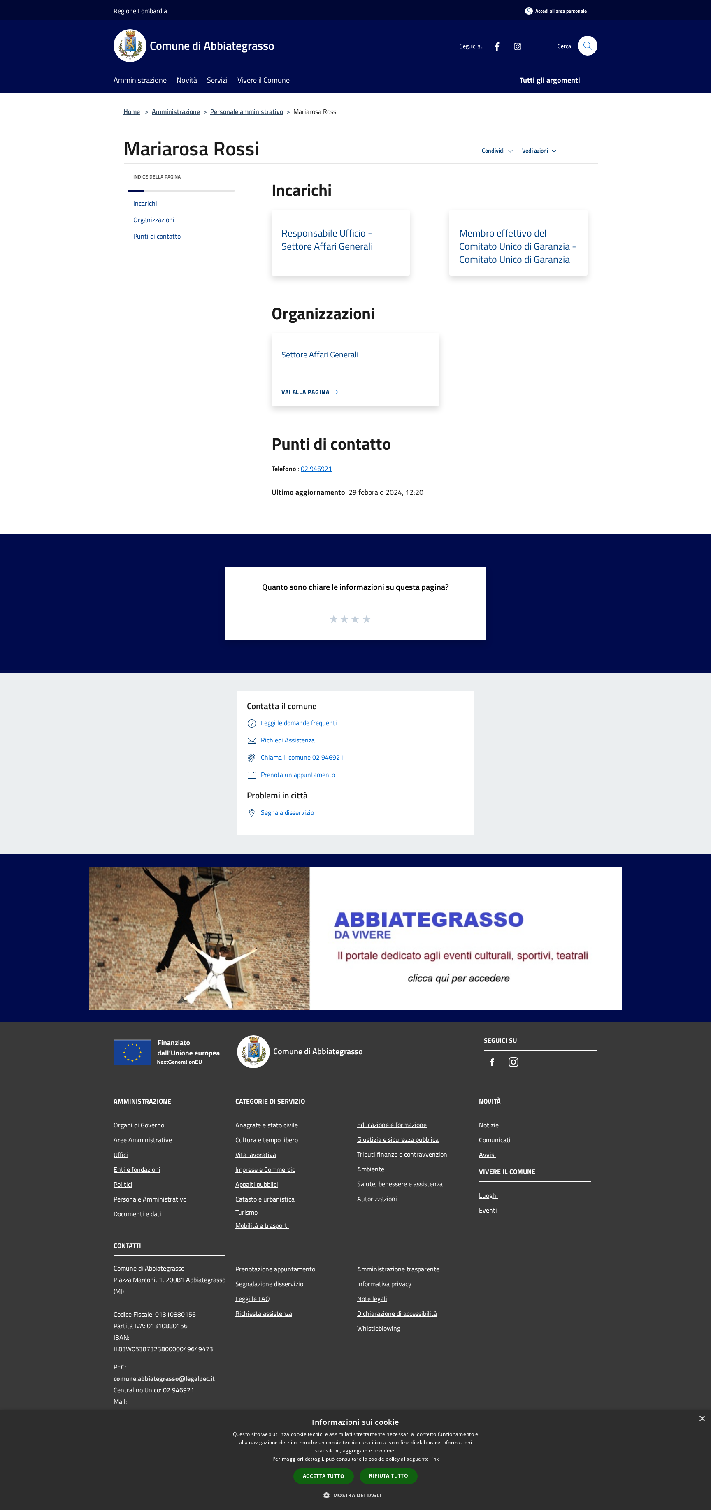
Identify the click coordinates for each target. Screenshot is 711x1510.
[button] (355, 1495)
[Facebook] (494, 45)
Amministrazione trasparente (398, 1269)
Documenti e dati (137, 1214)
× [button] (702, 1419)
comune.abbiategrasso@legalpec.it (164, 1378)
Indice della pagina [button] (157, 177)
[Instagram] (514, 45)
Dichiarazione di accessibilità (397, 1313)
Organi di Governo (139, 1125)
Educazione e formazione (392, 1125)
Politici (123, 1184)
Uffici (121, 1155)
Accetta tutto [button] (323, 1476)
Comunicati (495, 1140)
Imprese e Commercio (265, 1169)
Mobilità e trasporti (262, 1225)
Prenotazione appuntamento (275, 1269)
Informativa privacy (384, 1284)
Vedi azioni (535, 150)
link (434, 1458)
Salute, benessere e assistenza (400, 1184)
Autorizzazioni (377, 1199)
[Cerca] (587, 46)
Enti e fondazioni (137, 1169)
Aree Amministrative (143, 1140)
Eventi (488, 1210)
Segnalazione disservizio (269, 1284)
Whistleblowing (378, 1328)
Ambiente (370, 1169)
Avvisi (487, 1155)
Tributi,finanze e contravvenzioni (403, 1154)
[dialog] (355, 1460)
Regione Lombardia (140, 11)
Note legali (372, 1299)
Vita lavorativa (255, 1155)
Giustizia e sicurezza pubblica (398, 1139)
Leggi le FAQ (252, 1299)
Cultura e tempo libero (266, 1140)
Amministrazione (176, 111)
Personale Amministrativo (150, 1199)
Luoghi (488, 1195)
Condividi (494, 150)
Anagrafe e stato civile (266, 1125)
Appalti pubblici (256, 1184)
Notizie (489, 1125)
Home (131, 111)
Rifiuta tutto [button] (388, 1475)
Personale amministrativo (246, 111)
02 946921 (316, 468)
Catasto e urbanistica (265, 1199)
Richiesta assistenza (263, 1313)
